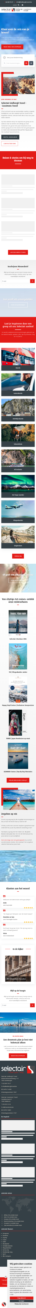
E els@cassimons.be (7, 1107)
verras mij (18, 556)
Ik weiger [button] (21, 1301)
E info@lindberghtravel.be (9, 1086)
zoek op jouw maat (18, 305)
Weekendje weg (7, 1252)
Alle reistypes (7, 1256)
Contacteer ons (10, 143)
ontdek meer (14, 1215)
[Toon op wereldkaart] (26, 63)
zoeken (15, 5)
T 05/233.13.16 (6, 1104)
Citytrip (5, 1237)
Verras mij (6, 1250)
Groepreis (6, 1233)
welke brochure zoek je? (18, 780)
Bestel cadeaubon (10, 137)
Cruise (4, 1239)
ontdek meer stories (18, 252)
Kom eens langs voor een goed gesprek (12, 840)
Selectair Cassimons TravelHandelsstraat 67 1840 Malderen (9, 1099)
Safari (4, 1241)
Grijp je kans (18, 870)
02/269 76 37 (8, 2)
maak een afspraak (18, 1056)
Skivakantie (6, 1244)
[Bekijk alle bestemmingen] (31, 63)
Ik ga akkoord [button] (22, 1298)
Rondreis (5, 1235)
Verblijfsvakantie (7, 1246)
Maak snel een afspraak (12, 47)
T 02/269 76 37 (6, 1083)
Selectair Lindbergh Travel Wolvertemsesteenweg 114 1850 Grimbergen (9, 1078)
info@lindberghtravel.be (23, 2)
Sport (4, 1254)
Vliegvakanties (7, 1248)
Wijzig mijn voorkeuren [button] (22, 1304)
